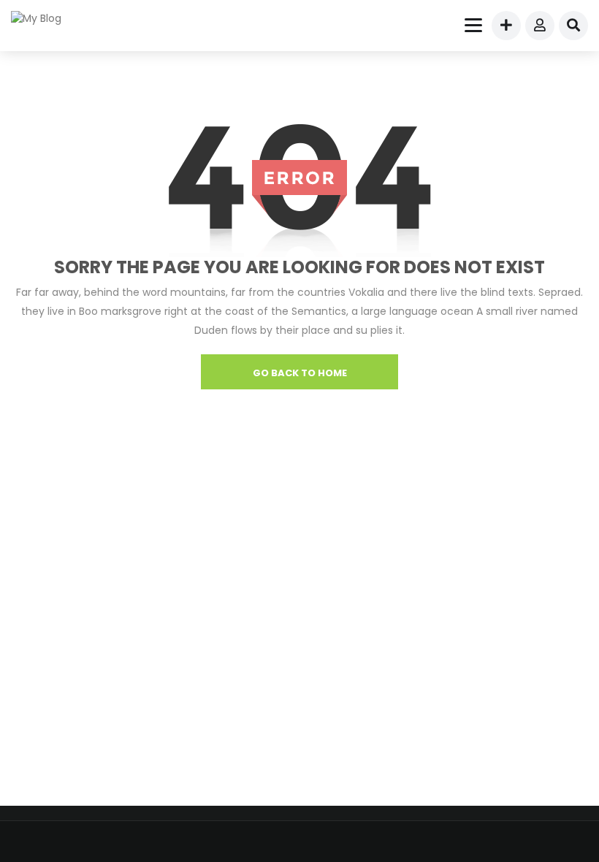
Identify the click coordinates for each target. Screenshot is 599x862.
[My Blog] (45, 18)
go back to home (300, 373)
